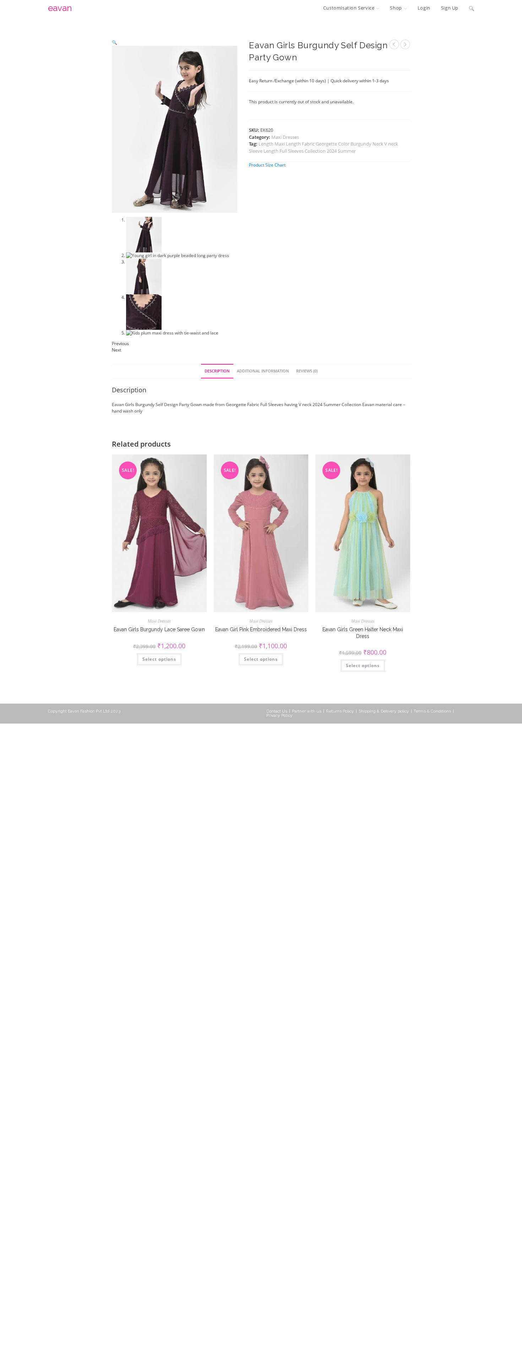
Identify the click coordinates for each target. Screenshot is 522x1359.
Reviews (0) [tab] (306, 370)
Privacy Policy (279, 715)
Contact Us (276, 711)
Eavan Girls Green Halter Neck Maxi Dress (362, 633)
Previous (120, 343)
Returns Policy (340, 711)
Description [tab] (217, 370)
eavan (60, 8)
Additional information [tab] (263, 370)
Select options (159, 659)
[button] (114, 42)
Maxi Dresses (285, 137)
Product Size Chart (267, 165)
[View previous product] (394, 44)
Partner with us (306, 711)
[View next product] (405, 44)
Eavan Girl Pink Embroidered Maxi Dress (261, 629)
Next (116, 350)
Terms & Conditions (432, 711)
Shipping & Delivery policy (384, 711)
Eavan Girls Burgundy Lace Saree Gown (159, 629)
